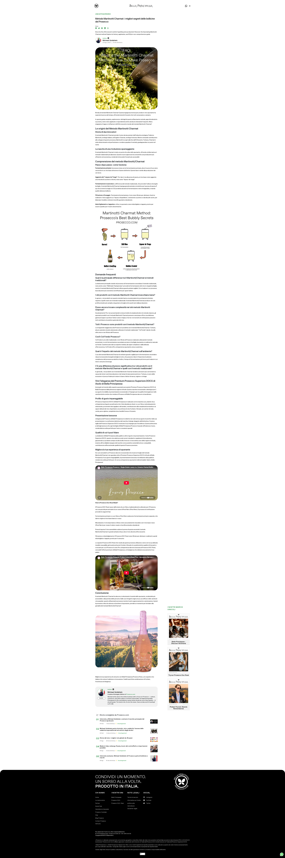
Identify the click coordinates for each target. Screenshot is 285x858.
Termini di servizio (132, 797)
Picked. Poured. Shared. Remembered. (178, 708)
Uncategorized (103, 14)
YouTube (148, 800)
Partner (97, 803)
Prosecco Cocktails (101, 812)
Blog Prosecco (99, 818)
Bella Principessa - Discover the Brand (178, 643)
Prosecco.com (104, 833)
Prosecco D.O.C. (115, 800)
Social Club (98, 806)
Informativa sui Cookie (134, 800)
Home (97, 797)
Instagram (149, 797)
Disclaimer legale (132, 808)
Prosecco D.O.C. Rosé (117, 803)
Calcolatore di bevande (102, 809)
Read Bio (101, 698)
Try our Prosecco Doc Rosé (178, 675)
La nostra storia (100, 800)
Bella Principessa (116, 797)
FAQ (96, 815)
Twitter (148, 803)
